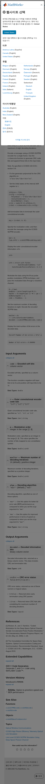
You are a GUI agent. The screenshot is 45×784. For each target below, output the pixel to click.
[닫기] (41, 5)
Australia (6, 108)
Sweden (27, 79)
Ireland (5, 86)
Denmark (6, 69)
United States (8, 56)
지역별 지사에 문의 (22, 140)
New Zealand (8, 115)
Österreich (28, 72)
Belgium (6, 66)
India (4, 111)
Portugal (27, 76)
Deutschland (7, 72)
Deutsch (29, 86)
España (5, 76)
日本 (4, 128)
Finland (5, 79)
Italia (4, 89)
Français (29, 93)
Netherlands (28, 66)
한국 (4, 132)
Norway (27, 69)
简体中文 (8, 121)
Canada (6, 53)
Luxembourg (7, 93)
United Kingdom (30, 96)
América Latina (8, 50)
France (5, 83)
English (28, 89)
